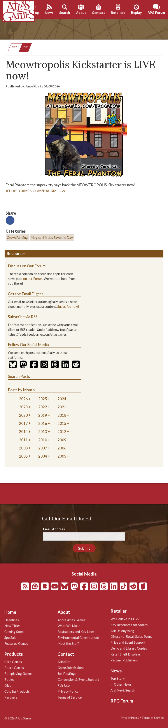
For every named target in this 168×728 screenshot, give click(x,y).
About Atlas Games (71, 620)
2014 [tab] (23, 431)
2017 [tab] (23, 423)
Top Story (117, 678)
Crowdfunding (17, 237)
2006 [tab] (62, 448)
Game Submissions (71, 668)
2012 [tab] (62, 431)
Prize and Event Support (127, 642)
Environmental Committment (78, 637)
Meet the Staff (68, 643)
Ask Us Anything (122, 631)
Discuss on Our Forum (27, 265)
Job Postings (67, 673)
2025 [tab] (42, 399)
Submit (84, 548)
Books (9, 679)
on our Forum (32, 279)
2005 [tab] (23, 456)
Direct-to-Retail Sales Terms (131, 636)
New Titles (12, 626)
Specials (10, 637)
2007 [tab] (42, 448)
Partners (10, 697)
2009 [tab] (62, 440)
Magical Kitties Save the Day (52, 237)
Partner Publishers (124, 660)
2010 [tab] (42, 440)
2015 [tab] (62, 423)
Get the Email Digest (25, 293)
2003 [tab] (62, 456)
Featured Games (16, 643)
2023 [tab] (23, 407)
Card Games (13, 662)
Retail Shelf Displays (125, 654)
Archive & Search (122, 690)
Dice (7, 685)
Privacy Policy (68, 691)
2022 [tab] (42, 407)
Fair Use (64, 685)
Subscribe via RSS (22, 316)
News (15, 46)
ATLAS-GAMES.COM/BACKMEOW (35, 190)
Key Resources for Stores (129, 625)
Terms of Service (70, 697)
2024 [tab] (62, 399)
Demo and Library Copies (128, 648)
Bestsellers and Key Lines (76, 632)
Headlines (11, 620)
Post (25, 46)
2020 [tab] (23, 415)
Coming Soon (14, 632)
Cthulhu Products (17, 691)
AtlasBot (64, 662)
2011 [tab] (23, 440)
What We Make (69, 626)
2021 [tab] (62, 407)
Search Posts (19, 376)
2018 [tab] (62, 415)
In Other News (121, 684)
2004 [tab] (42, 456)
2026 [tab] (23, 399)
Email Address (54, 529)
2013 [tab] (42, 431)
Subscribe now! (68, 306)
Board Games (14, 668)
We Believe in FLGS (124, 619)
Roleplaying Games (18, 673)
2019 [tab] (42, 415)
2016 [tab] (42, 423)
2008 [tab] (23, 448)
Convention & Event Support (78, 679)
